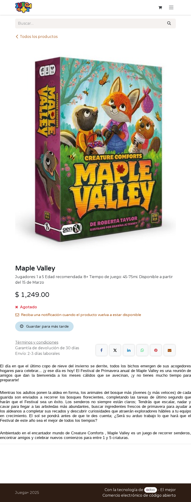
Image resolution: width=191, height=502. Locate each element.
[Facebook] (101, 350)
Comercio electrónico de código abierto (139, 495)
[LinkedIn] (128, 350)
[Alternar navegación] (171, 7)
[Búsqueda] (169, 23)
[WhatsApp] (142, 350)
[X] (115, 350)
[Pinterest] (155, 350)
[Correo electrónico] (169, 350)
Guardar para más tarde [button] (47, 326)
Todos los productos (39, 36)
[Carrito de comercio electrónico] (160, 7)
